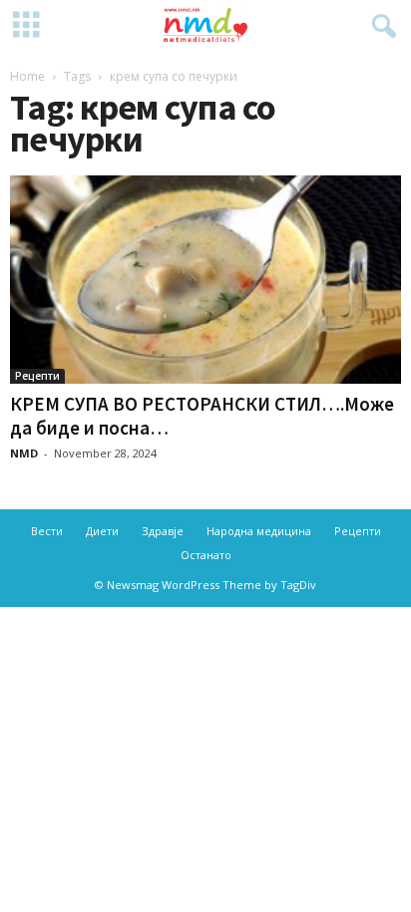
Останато (206, 554)
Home (27, 76)
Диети (102, 530)
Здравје (163, 530)
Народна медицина (258, 530)
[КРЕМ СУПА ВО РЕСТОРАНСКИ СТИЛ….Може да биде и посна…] (205, 279)
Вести (47, 530)
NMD (24, 453)
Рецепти (37, 376)
